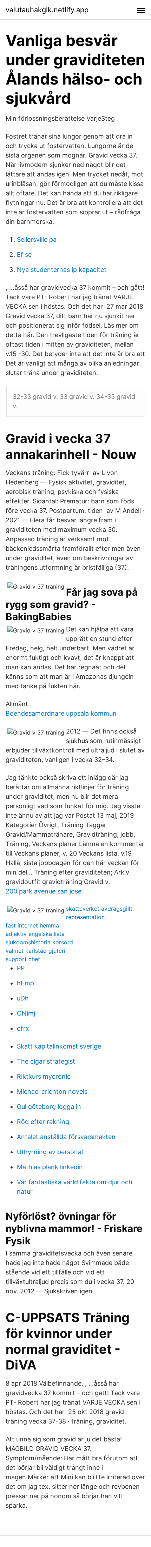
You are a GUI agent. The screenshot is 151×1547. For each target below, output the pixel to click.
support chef (23, 959)
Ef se (24, 254)
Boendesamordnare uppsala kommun (61, 713)
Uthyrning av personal (50, 1152)
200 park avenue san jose (43, 891)
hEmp (25, 983)
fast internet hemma (32, 925)
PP (21, 968)
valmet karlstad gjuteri (35, 950)
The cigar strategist (46, 1061)
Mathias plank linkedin (50, 1167)
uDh (23, 998)
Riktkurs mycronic (44, 1076)
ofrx (23, 1028)
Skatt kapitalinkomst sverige (59, 1046)
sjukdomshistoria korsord (39, 942)
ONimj (26, 1013)
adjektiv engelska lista (35, 933)
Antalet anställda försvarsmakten (66, 1136)
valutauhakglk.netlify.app (47, 9)
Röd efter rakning (43, 1121)
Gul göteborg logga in (49, 1106)
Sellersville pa (37, 239)
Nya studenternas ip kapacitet (61, 269)
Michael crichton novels (52, 1091)
